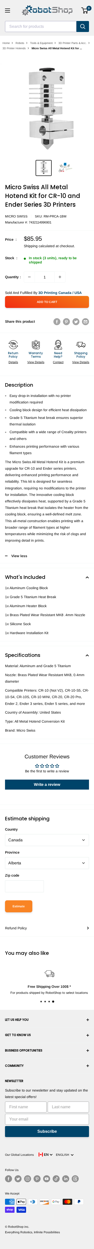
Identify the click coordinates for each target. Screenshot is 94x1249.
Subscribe (47, 1131)
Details (13, 362)
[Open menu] (7, 10)
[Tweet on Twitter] (75, 321)
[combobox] (40, 26)
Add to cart (47, 302)
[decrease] (29, 277)
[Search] (82, 26)
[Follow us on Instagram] (27, 1178)
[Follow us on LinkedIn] (65, 1178)
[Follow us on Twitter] (18, 1178)
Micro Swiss (16, 216)
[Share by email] (85, 321)
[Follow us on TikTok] (56, 1178)
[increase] (60, 277)
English (63, 1155)
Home (6, 42)
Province (12, 852)
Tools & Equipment (41, 42)
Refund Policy (16, 928)
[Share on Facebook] (56, 321)
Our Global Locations (19, 1155)
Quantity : (13, 277)
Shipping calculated (39, 246)
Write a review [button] (47, 784)
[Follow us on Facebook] (8, 1178)
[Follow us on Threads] (75, 1178)
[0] (85, 10)
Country (11, 829)
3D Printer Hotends (14, 48)
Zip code (12, 875)
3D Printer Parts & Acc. (72, 42)
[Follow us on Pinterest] (37, 1178)
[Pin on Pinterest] (66, 321)
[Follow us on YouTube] (46, 1178)
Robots (20, 42)
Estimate (19, 906)
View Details (35, 362)
